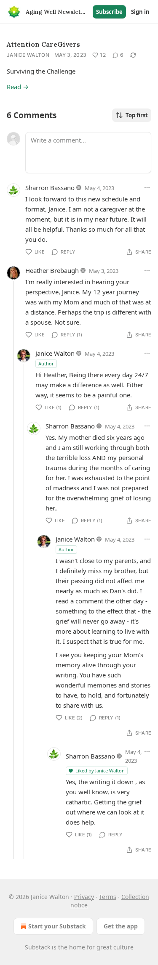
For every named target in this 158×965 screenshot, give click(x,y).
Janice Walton (28, 55)
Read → (18, 86)
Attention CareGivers (43, 44)
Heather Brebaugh (52, 270)
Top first (137, 115)
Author (46, 363)
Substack (37, 947)
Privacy (84, 897)
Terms (107, 897)
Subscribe (109, 12)
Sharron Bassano (50, 187)
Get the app (121, 926)
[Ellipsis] (147, 187)
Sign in (140, 12)
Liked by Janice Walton (100, 770)
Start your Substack (57, 926)
